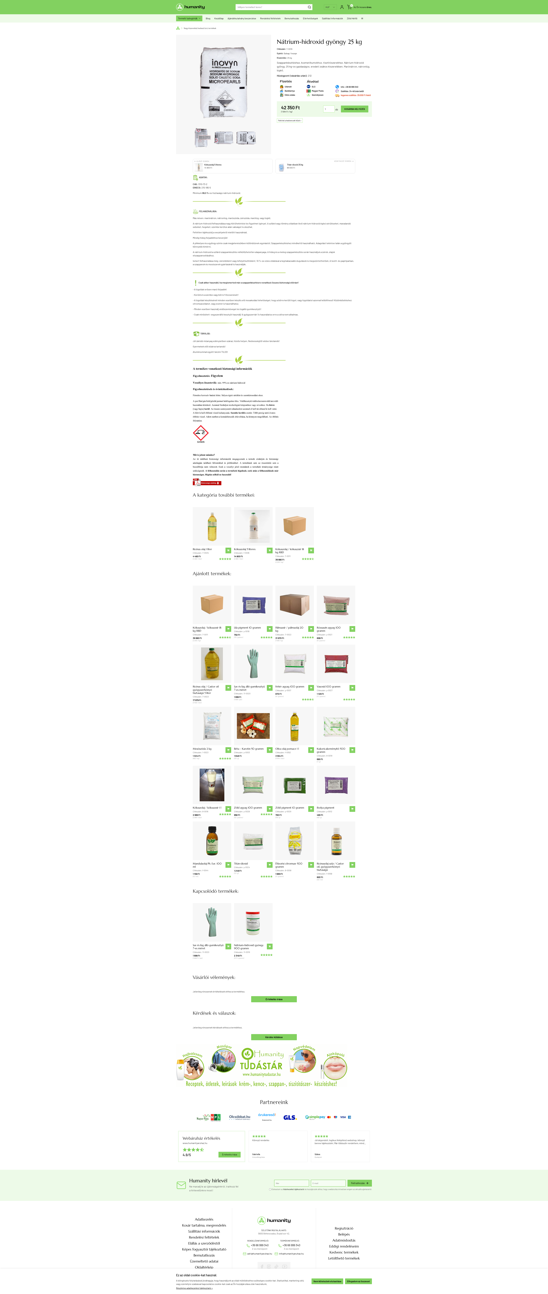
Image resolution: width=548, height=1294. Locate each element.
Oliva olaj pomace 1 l (287, 748)
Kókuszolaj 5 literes (244, 549)
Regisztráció (344, 1228)
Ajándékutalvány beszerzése (242, 18)
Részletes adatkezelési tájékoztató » (194, 1288)
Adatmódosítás (344, 1240)
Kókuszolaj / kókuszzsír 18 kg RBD (289, 550)
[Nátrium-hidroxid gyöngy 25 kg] (201, 137)
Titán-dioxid (241, 863)
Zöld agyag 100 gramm (248, 807)
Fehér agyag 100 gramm (289, 686)
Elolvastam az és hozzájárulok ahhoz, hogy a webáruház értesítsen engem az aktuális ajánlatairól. (322, 1189)
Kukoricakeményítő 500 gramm (331, 750)
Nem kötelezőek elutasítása (327, 1281)
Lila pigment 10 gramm (247, 627)
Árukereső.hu (267, 1120)
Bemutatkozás (292, 18)
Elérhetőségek (310, 18)
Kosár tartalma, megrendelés (204, 1225)
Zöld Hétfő (352, 18)
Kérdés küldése (274, 1037)
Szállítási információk (332, 18)
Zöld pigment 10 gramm (289, 807)
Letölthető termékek (344, 1258)
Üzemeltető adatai (204, 1261)
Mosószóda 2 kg (202, 748)
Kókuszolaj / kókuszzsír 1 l (207, 807)
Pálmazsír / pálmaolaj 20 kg (289, 629)
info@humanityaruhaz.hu (291, 1253)
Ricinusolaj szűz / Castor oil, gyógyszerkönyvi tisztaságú (330, 867)
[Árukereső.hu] (267, 1115)
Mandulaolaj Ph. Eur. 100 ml (207, 865)
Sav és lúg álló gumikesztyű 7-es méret (249, 688)
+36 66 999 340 (260, 1245)
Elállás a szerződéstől (204, 1243)
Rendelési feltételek (270, 18)
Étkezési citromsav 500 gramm (288, 865)
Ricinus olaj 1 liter (202, 549)
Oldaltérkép (204, 1267)
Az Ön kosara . (363, 7)
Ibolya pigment (325, 807)
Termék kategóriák (189, 18)
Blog (208, 18)
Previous (248, 1146)
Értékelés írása (274, 999)
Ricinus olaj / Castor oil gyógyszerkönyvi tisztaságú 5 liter (206, 690)
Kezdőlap (219, 18)
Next (368, 1146)
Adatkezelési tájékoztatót (293, 1189)
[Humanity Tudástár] (261, 1065)
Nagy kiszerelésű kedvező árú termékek (200, 28)
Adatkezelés (204, 1219)
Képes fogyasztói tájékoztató (204, 1249)
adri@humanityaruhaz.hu (259, 1253)
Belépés (344, 1234)
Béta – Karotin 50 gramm (249, 748)
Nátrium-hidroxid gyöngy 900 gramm (248, 947)
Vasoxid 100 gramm (328, 686)
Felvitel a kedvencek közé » (289, 120)
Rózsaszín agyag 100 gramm (329, 629)
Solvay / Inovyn (290, 53)
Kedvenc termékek (344, 1252)
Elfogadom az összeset (358, 1281)
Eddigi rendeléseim (344, 1246)
